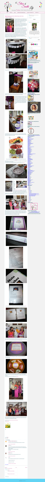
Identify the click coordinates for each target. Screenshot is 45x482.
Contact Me (36, 12)
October (30, 191)
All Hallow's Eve (29, 140)
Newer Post (6, 467)
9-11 (28, 138)
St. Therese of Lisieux (30, 170)
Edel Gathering (29, 148)
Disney (28, 146)
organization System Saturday (30, 182)
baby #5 (28, 175)
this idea (19, 33)
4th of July (29, 137)
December (30, 190)
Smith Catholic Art (29, 166)
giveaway (28, 179)
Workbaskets (29, 173)
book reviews (29, 176)
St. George (29, 167)
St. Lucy (28, 168)
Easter (28, 147)
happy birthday (29, 180)
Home (7, 12)
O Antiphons (29, 158)
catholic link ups (29, 177)
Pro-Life (28, 162)
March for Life (29, 156)
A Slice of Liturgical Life (30, 12)
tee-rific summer (29, 183)
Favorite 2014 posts (29, 149)
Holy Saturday (29, 152)
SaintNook (29, 165)
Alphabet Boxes (29, 141)
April (29, 198)
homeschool (29, 181)
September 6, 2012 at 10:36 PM (12, 463)
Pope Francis (29, 161)
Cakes (15, 12)
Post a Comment (6, 464)
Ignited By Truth (29, 154)
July (29, 196)
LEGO (28, 155)
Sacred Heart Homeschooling (21, 12)
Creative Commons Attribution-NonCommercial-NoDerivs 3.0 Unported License (35, 212)
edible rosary (29, 178)
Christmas (29, 144)
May (29, 197)
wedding (28, 184)
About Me (11, 12)
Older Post (26, 467)
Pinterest (25, 29)
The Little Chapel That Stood (30, 171)
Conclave (28, 145)
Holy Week (29, 153)
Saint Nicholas (29, 164)
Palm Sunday (29, 160)
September (30, 192)
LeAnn (9, 445)
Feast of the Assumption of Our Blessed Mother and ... (34, 194)
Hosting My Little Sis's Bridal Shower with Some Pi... (34, 193)
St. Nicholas (29, 169)
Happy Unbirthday (29, 151)
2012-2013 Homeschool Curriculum (32, 195)
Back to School (29, 142)
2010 (29, 201)
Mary (28, 157)
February (30, 199)
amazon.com (29, 174)
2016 (29, 187)
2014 (29, 188)
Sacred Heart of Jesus (30, 163)
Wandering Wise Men (30, 172)
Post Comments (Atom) (10, 468)
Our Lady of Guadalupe (30, 159)
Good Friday (29, 150)
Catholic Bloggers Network (30, 143)
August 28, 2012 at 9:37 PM (11, 451)
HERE (24, 162)
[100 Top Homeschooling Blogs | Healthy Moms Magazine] (34, 135)
